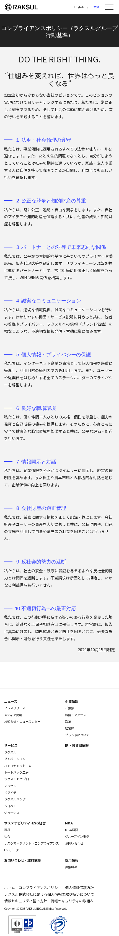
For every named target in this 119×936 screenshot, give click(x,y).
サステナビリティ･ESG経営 (25, 823)
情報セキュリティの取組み (72, 900)
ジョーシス (11, 812)
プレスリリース (14, 708)
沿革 (68, 721)
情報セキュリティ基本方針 (25, 900)
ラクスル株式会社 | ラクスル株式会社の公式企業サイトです (25, 7)
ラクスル (10, 752)
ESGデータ (11, 850)
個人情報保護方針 (79, 887)
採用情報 (71, 860)
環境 (7, 829)
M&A (69, 823)
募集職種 (71, 867)
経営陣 (69, 728)
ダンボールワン (14, 758)
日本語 (95, 7)
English (79, 7)
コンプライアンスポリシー (40, 887)
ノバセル (10, 786)
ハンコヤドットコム (18, 765)
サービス (10, 745)
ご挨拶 (69, 708)
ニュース (10, 701)
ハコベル (10, 806)
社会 (7, 836)
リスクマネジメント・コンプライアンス (31, 843)
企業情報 (71, 701)
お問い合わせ (74, 843)
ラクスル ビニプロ (16, 779)
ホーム (9, 887)
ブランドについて (77, 735)
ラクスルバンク (15, 799)
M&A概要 (71, 829)
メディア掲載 (13, 715)
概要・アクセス (75, 715)
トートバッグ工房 (16, 772)
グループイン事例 (77, 836)
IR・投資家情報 (77, 745)
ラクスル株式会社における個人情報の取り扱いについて (49, 894)
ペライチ (10, 792)
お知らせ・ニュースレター (22, 721)
